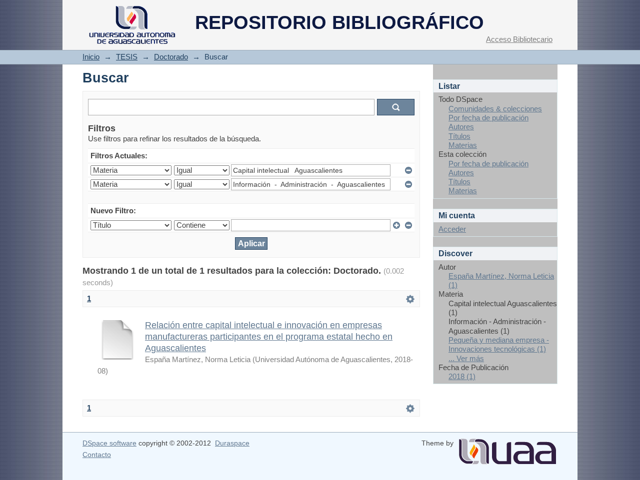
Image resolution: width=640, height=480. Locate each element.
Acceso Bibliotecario (519, 39)
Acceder (452, 229)
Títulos (459, 136)
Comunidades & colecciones (495, 108)
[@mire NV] (508, 448)
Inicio (91, 56)
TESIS (127, 56)
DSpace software (109, 443)
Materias (462, 145)
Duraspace (232, 443)
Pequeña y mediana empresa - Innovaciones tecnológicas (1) (498, 344)
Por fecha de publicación (488, 117)
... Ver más (466, 358)
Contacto (96, 455)
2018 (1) (462, 376)
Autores (461, 126)
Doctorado (171, 56)
